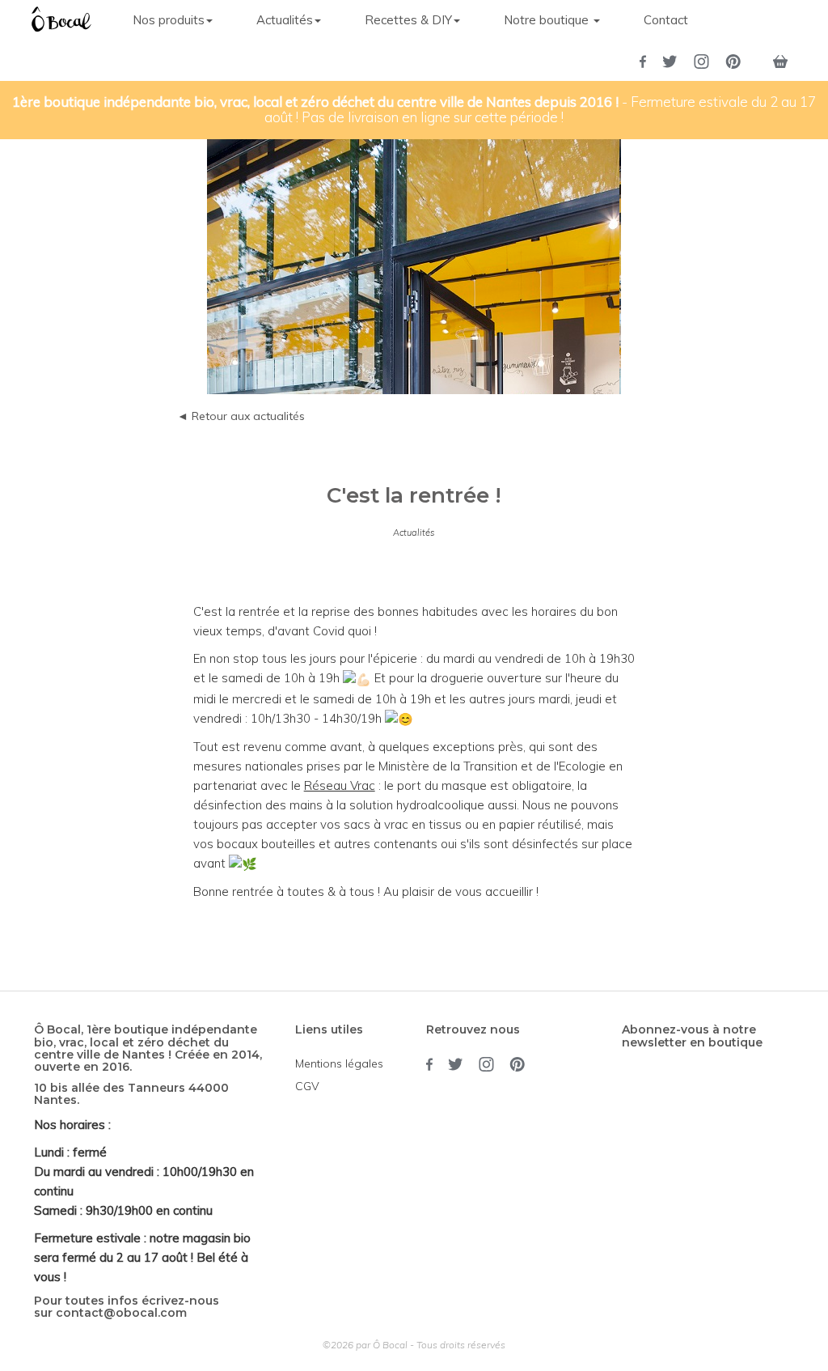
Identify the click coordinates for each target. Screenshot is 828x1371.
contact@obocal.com (121, 1312)
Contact (666, 20)
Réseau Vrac (339, 785)
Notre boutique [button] (548, 20)
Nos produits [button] (169, 20)
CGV (307, 1086)
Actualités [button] (284, 20)
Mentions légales (339, 1063)
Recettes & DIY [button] (408, 20)
